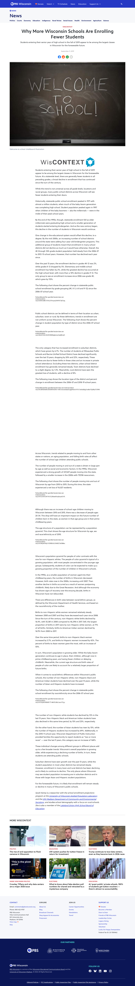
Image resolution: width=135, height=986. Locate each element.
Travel (71, 915)
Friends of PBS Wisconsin (107, 915)
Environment (86, 21)
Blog (40, 910)
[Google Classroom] (67, 57)
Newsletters (73, 912)
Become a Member (105, 910)
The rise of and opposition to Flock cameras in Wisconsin (25, 853)
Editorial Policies (33, 982)
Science (106, 21)
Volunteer (102, 927)
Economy (27, 21)
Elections (93, 849)
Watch (49, 4)
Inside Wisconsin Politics (20, 881)
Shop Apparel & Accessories (49, 915)
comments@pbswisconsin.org (24, 907)
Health (77, 21)
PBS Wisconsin (15, 969)
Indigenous (46, 21)
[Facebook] (59, 57)
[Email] (71, 57)
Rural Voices (56, 21)
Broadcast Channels (46, 912)
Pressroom (43, 918)
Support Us (94, 4)
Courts (19, 21)
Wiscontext (67, 27)
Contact (13, 902)
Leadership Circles (105, 918)
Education (82, 4)
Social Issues (68, 21)
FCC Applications (47, 982)
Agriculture (97, 21)
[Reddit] (63, 57)
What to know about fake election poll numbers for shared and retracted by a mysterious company (66, 886)
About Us (42, 907)
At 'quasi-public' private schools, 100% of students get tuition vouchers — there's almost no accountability (106, 886)
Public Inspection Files (63, 982)
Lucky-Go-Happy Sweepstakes (109, 930)
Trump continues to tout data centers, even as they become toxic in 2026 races (107, 853)
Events (71, 910)
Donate (40, 4)
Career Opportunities (76, 907)
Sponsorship (103, 924)
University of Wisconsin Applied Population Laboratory (73, 796)
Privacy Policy (103, 982)
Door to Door (103, 912)
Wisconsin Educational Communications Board (49, 969)
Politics (12, 21)
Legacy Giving (104, 921)
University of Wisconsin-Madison (21, 972)
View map (13, 922)
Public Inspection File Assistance (84, 982)
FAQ (11, 925)
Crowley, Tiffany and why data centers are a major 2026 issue (27, 885)
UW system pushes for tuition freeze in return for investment (66, 853)
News (73, 4)
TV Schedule (62, 4)
